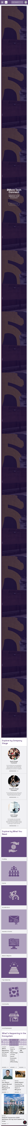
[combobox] (17, 2)
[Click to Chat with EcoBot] (25, 1122)
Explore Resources (14, 203)
